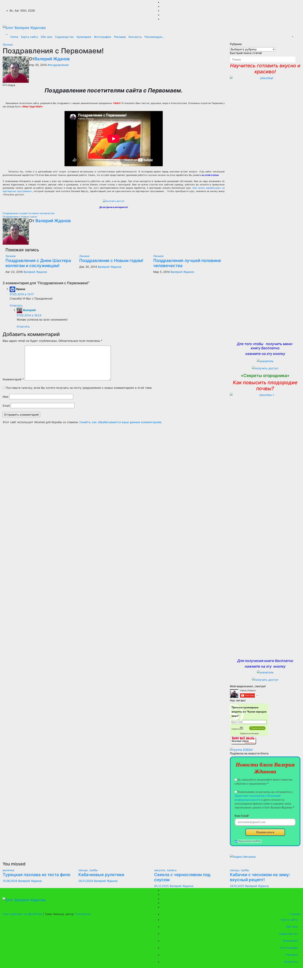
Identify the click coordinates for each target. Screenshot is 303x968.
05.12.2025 (162, 886)
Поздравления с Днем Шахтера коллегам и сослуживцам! (38, 263)
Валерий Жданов (52, 58)
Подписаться (265, 832)
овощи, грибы (88, 870)
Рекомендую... (154, 37)
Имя (5, 396)
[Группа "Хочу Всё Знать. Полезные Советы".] (243, 740)
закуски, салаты (165, 870)
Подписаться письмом (249, 733)
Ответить (16, 305)
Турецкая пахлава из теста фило (36, 874)
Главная (294, 914)
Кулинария (84, 37)
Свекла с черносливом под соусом (182, 877)
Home (14, 37)
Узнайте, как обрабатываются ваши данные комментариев (120, 422)
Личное (8, 44)
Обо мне (46, 37)
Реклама (120, 37)
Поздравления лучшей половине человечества (28, 213)
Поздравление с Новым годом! (20, 216)
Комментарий (13, 379)
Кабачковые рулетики (101, 874)
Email (6, 405)
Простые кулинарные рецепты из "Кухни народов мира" (249, 711)
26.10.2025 (237, 886)
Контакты (135, 37)
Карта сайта (29, 37)
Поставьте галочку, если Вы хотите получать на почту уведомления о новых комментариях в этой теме (79, 387)
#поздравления (58, 65)
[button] (6, 34)
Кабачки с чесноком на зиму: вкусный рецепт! (260, 877)
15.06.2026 (10, 881)
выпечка (8, 870)
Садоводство (64, 37)
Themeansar (83, 914)
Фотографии (102, 37)
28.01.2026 (86, 881)
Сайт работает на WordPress (23, 914)
